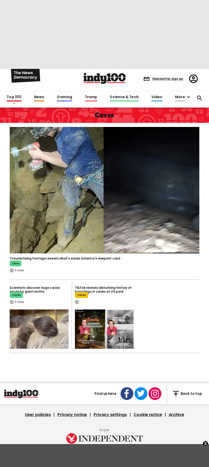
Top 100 (14, 97)
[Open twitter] (141, 393)
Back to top (191, 393)
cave (15, 263)
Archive (176, 414)
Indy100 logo (105, 78)
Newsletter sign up (167, 78)
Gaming (64, 97)
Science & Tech (124, 97)
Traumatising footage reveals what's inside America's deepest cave (65, 258)
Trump (91, 97)
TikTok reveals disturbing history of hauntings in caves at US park (103, 290)
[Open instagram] (155, 393)
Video (156, 97)
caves (16, 295)
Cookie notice (148, 414)
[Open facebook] (127, 393)
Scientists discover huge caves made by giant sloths (35, 290)
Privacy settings (110, 414)
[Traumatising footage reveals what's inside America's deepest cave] (104, 189)
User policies (38, 414)
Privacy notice (72, 414)
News (39, 97)
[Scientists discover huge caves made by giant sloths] (39, 329)
